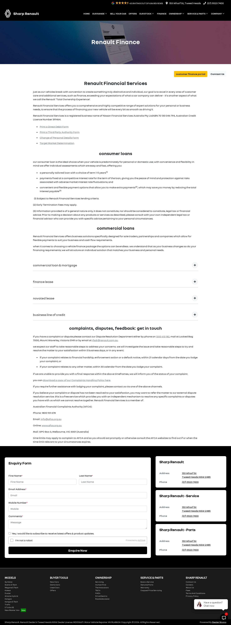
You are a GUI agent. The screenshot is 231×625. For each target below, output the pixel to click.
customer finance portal (190, 74)
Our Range (98, 13)
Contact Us (217, 74)
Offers (133, 13)
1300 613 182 (163, 336)
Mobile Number (18, 502)
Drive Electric (101, 596)
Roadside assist (102, 599)
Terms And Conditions (195, 593)
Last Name (86, 475)
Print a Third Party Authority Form (60, 132)
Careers (189, 585)
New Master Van (12, 610)
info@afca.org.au (51, 419)
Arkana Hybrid (11, 596)
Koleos (8, 590)
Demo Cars (55, 585)
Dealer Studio (219, 622)
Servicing (99, 582)
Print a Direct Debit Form (54, 126)
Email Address (17, 489)
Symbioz (8, 582)
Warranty (144, 587)
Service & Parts (196, 13)
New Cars (54, 582)
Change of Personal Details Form (59, 137)
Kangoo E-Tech (11, 601)
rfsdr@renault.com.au (105, 340)
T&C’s (97, 590)
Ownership (175, 13)
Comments (15, 516)
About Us (190, 587)
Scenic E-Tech (11, 585)
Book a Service (147, 582)
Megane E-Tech (11, 587)
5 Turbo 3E (9, 607)
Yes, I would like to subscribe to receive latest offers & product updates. (53, 533)
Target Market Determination (57, 143)
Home (86, 13)
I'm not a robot (24, 540)
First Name (15, 475)
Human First (100, 585)
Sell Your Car (118, 13)
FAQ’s (97, 593)
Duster (8, 593)
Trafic (7, 604)
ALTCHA (141, 540)
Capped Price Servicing (151, 590)
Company (216, 13)
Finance (161, 13)
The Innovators (102, 587)
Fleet (188, 590)
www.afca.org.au (52, 425)
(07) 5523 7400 (215, 3)
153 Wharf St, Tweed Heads (185, 3)
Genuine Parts (146, 585)
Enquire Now (77, 550)
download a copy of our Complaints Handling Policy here (76, 380)
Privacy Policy (192, 596)
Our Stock (145, 13)
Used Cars (54, 587)
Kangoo (8, 599)
